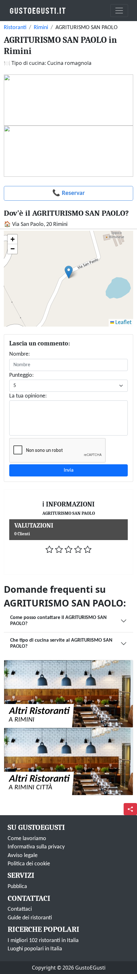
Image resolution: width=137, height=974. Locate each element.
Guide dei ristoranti (30, 918)
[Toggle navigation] (119, 10)
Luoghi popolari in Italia (35, 949)
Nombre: (19, 354)
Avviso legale (23, 855)
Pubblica (17, 886)
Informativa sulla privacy (36, 847)
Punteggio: (21, 375)
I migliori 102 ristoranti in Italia (43, 940)
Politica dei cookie (29, 864)
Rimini (41, 27)
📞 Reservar (68, 193)
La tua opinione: (28, 396)
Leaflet (123, 322)
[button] (69, 272)
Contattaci (20, 909)
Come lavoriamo (27, 838)
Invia (69, 470)
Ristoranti (15, 27)
